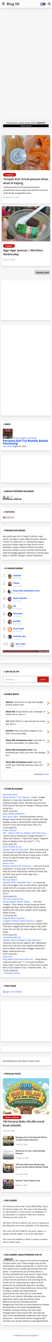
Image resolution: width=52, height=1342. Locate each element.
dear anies (20, 644)
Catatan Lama (42, 272)
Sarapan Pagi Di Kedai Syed (15, 849)
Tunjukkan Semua (11, 973)
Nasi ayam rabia (10, 816)
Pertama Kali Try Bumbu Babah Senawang (25, 442)
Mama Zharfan (20, 598)
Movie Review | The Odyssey (16, 797)
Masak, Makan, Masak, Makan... (17, 901)
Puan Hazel (18, 628)
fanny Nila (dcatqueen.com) (26, 590)
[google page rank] (12, 991)
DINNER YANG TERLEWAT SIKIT (17, 882)
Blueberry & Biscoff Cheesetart (17, 866)
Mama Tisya (8, 863)
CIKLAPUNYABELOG (12, 937)
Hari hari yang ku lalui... (14, 899)
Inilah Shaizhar (10, 830)
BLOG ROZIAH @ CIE (12, 846)
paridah (17, 621)
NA (14, 606)
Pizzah (16, 583)
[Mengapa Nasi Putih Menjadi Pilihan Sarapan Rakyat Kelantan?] (8, 1141)
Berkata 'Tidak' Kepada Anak (28, 1180)
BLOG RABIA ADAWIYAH (14, 813)
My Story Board (10, 879)
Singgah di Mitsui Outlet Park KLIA (19, 921)
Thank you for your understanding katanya (30, 1152)
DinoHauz (17, 613)
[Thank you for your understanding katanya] (8, 1154)
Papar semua (26, 125)
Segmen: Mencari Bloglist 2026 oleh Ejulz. (22, 940)
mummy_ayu (19, 636)
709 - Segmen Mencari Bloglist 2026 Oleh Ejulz (24, 833)
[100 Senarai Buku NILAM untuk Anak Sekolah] (26, 1096)
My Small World (10, 794)
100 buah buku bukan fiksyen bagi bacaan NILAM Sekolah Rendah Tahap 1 (32, 1167)
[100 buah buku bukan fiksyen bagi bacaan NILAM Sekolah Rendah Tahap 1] (8, 1168)
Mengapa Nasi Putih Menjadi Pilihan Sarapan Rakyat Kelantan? (31, 1138)
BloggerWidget (43, 651)
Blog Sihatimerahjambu (14, 918)
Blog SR (13, 3)
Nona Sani (7, 956)
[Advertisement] (26, 37)
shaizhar (17, 575)
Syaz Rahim (8, 446)
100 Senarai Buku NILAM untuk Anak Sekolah (23, 1123)
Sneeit (46, 774)
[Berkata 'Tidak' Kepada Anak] (8, 1184)
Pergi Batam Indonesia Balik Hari (18, 959)
